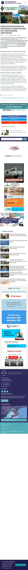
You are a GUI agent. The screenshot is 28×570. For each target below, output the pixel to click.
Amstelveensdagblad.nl (10, 2)
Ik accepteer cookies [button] (20, 564)
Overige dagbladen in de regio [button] (8, 420)
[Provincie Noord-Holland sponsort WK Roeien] (4, 243)
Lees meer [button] (8, 568)
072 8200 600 (6, 383)
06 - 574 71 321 (19, 110)
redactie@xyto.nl (6, 384)
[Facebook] (2, 391)
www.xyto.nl (5, 386)
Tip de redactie (15, 122)
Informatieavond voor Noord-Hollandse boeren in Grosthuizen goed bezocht (18, 274)
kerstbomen (4, 95)
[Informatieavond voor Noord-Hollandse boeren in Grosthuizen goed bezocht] (4, 275)
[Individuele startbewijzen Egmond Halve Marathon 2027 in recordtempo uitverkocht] (4, 281)
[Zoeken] (25, 139)
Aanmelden (4, 400)
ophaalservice (4, 76)
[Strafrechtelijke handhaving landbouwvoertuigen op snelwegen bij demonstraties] (4, 262)
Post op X (14, 119)
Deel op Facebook (15, 116)
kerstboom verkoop (11, 44)
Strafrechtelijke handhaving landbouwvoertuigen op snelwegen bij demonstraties (18, 261)
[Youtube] (5, 391)
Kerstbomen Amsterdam (6, 86)
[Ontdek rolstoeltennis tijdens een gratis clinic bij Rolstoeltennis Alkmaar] (4, 236)
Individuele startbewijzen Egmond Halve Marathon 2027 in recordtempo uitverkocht (18, 280)
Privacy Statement (5, 428)
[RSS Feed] (7, 391)
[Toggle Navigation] (25, 3)
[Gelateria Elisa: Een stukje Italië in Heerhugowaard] (4, 249)
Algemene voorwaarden (6, 424)
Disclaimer (3, 426)
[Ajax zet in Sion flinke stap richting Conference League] (4, 256)
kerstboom (10, 95)
